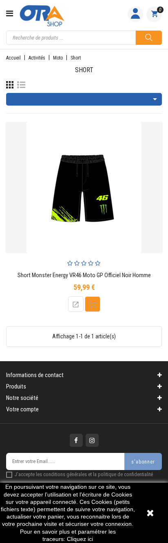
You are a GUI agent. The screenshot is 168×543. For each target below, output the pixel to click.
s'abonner (143, 462)
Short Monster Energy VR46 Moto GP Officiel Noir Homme (84, 275)
